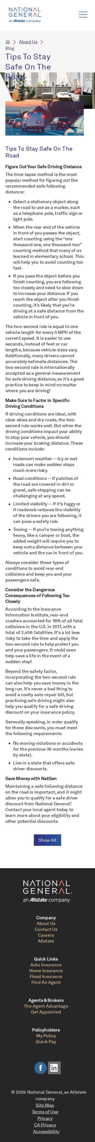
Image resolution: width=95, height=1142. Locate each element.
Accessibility (46, 1131)
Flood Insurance (46, 976)
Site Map (45, 1105)
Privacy (45, 1118)
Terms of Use (45, 1111)
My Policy (46, 1035)
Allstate (46, 940)
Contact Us (46, 929)
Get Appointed (46, 1011)
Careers (46, 935)
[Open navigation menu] (82, 13)
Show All (47, 840)
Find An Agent (46, 982)
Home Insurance (46, 970)
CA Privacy (45, 1124)
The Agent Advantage (46, 1006)
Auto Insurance (46, 964)
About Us (28, 41)
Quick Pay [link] (46, 1041)
